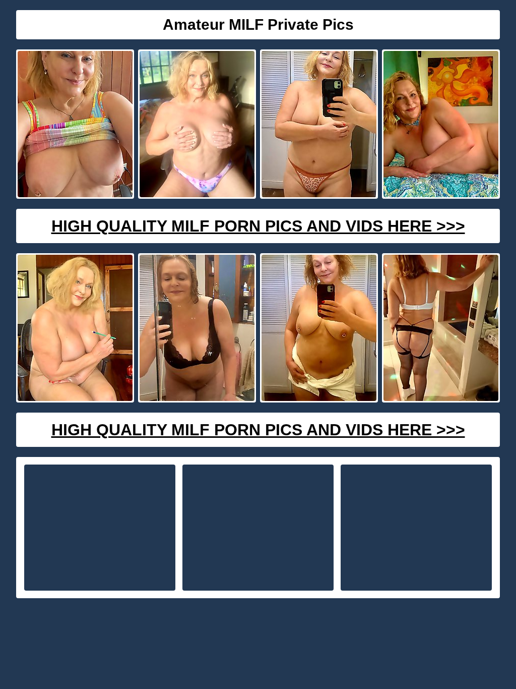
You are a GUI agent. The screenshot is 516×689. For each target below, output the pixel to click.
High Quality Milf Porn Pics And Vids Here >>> (258, 226)
